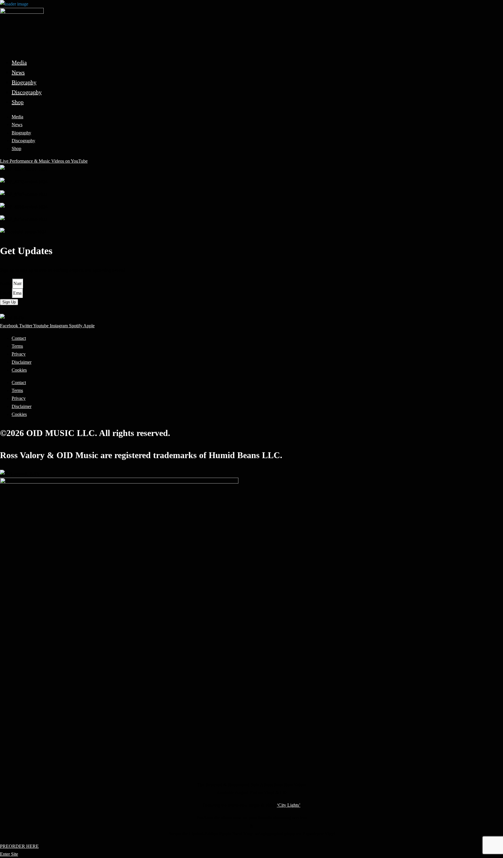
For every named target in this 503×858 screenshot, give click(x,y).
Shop (18, 102)
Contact (19, 338)
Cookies (19, 370)
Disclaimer (21, 362)
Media (19, 62)
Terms (17, 346)
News (18, 72)
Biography (24, 82)
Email (6, 293)
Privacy (19, 353)
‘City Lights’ (288, 805)
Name (6, 283)
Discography (27, 92)
